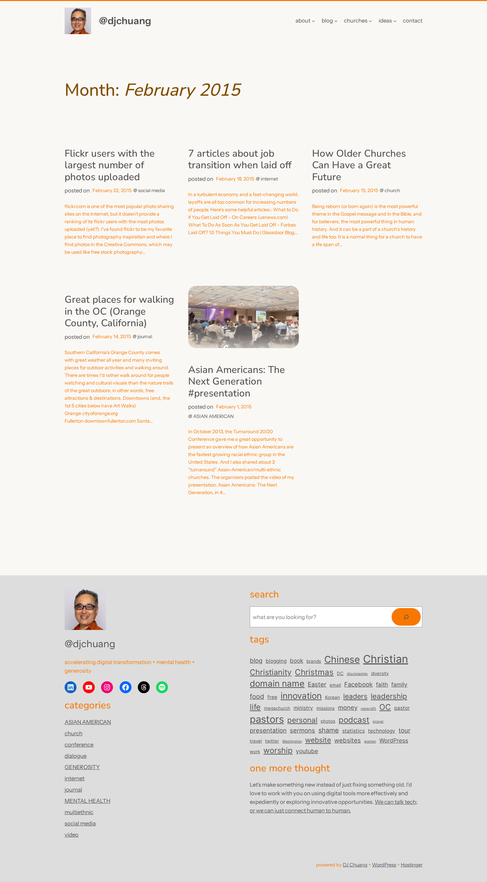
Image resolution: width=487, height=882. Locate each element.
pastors (267, 719)
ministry (303, 708)
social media (151, 190)
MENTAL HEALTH (87, 801)
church (392, 190)
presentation (268, 730)
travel (256, 741)
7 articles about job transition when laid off (240, 159)
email (335, 685)
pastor (402, 708)
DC (340, 673)
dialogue (75, 755)
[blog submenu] (336, 21)
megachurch (277, 708)
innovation (301, 696)
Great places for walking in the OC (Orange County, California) (119, 311)
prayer (378, 721)
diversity (380, 673)
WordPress (393, 740)
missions (325, 708)
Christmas (314, 672)
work (255, 751)
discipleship (357, 674)
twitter (272, 741)
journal (144, 336)
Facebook (358, 684)
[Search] (406, 617)
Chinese (342, 659)
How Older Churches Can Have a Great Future (359, 165)
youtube (307, 751)
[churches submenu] (370, 21)
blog (256, 660)
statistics (353, 731)
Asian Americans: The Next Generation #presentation (236, 381)
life (255, 707)
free (272, 697)
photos (328, 721)
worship (278, 750)
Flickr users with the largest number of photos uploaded (110, 165)
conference (79, 744)
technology (381, 731)
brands (313, 661)
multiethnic (79, 812)
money (347, 707)
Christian (385, 658)
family (399, 684)
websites (347, 740)
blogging (276, 661)
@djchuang (125, 20)
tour (404, 730)
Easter (317, 684)
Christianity (271, 672)
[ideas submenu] (395, 21)
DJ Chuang (355, 865)
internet (269, 179)
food (257, 696)
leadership (389, 696)
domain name (277, 683)
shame (328, 730)
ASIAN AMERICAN (213, 416)
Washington (292, 741)
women (370, 741)
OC (385, 707)
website (318, 740)
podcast (354, 720)
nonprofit (368, 708)
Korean (332, 697)
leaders (355, 696)
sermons (302, 730)
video (72, 834)
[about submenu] (313, 21)
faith (382, 684)
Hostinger (411, 865)
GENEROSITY (82, 767)
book (296, 660)
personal (302, 719)
